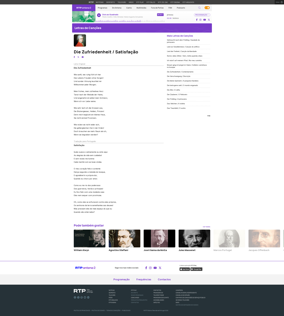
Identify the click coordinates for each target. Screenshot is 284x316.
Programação (121, 279)
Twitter (78, 297)
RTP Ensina (175, 2)
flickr (88, 297)
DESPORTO (112, 293)
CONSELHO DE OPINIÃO (183, 295)
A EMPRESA (179, 290)
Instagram (81, 297)
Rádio (131, 2)
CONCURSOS (135, 298)
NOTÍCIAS (111, 290)
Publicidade (126, 310)
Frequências (143, 279)
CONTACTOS (157, 290)
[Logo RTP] (83, 291)
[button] (199, 8)
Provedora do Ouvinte (161, 298)
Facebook (75, 297)
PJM (170, 8)
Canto (129, 8)
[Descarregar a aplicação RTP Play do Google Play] (196, 269)
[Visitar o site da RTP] (91, 2)
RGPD (177, 302)
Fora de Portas (157, 8)
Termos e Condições (113, 310)
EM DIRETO (134, 293)
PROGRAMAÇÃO (201, 15)
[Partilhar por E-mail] (83, 57)
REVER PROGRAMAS (137, 295)
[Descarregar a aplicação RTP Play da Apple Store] (184, 269)
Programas (102, 8)
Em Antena (116, 8)
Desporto (110, 2)
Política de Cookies (98, 310)
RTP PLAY (134, 290)
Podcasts (181, 8)
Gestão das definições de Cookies (187, 305)
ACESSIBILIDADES (158, 300)
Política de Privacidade (82, 310)
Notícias (100, 2)
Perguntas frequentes (139, 300)
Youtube (85, 297)
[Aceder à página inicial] (83, 7)
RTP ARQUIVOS (113, 300)
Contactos (164, 279)
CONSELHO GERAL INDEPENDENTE (186, 293)
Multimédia (141, 8)
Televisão (122, 2)
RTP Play (140, 2)
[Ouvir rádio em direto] (83, 16)
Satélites (156, 302)
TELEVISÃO (112, 295)
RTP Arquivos (188, 2)
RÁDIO (110, 298)
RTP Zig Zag (163, 2)
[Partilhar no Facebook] (74, 57)
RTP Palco (151, 2)
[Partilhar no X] (78, 57)
